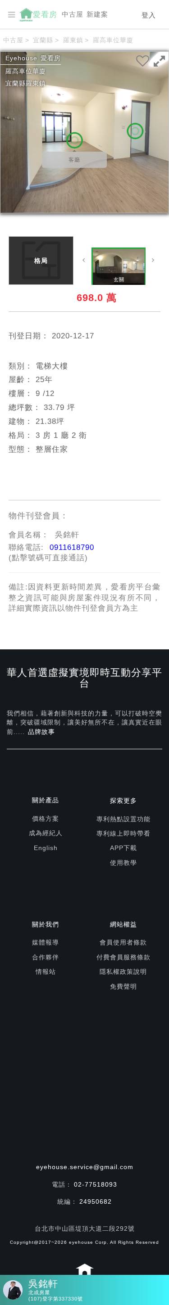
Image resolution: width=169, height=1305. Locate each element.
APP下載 (123, 847)
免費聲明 (123, 986)
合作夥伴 (45, 957)
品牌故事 (41, 731)
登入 (149, 15)
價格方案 (45, 818)
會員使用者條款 (123, 942)
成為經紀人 (46, 833)
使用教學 (123, 862)
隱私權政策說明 (123, 971)
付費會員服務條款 (123, 957)
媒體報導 (45, 942)
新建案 (97, 14)
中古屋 (72, 14)
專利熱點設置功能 (123, 819)
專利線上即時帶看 (123, 833)
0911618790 (72, 547)
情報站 (46, 971)
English (46, 847)
